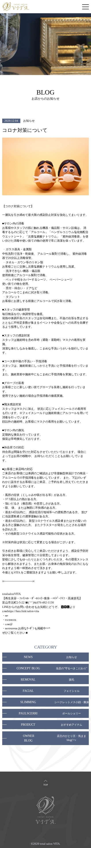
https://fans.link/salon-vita (23, 611)
